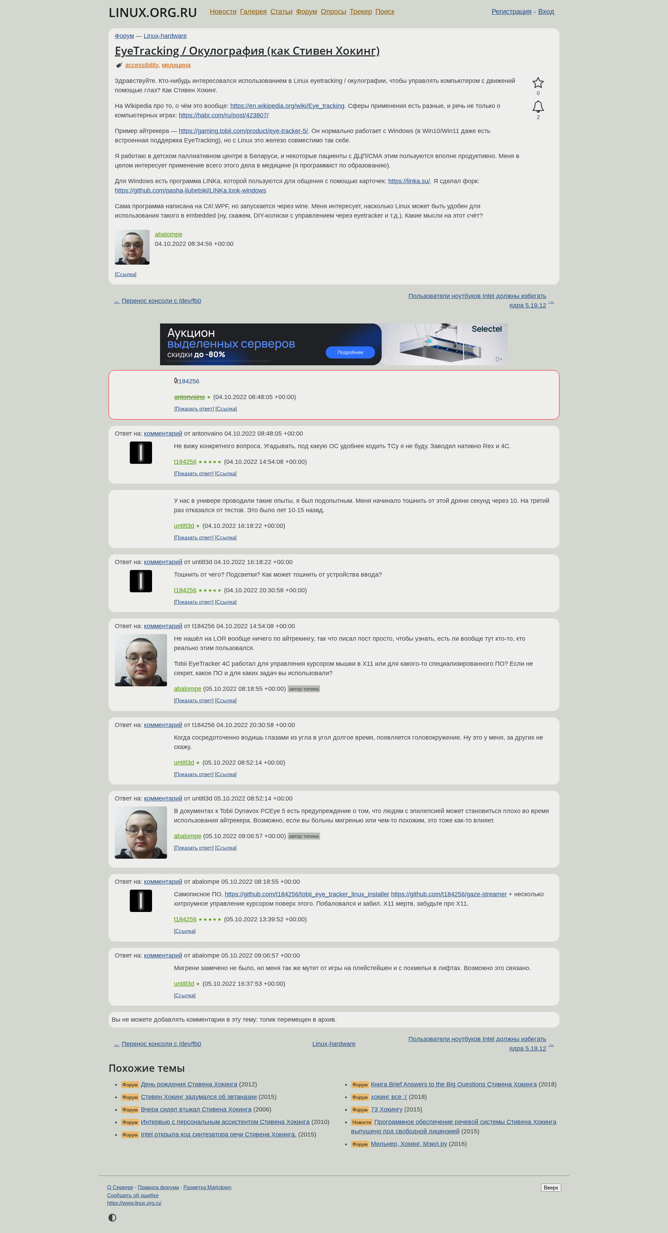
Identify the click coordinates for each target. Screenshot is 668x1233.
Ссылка (125, 274)
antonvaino (189, 396)
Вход (546, 11)
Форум (306, 11)
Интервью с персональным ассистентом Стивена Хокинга (225, 1121)
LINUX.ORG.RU (153, 12)
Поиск (385, 11)
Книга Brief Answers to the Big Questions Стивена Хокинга (454, 1084)
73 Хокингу (387, 1109)
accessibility (141, 65)
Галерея (253, 11)
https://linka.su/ (409, 181)
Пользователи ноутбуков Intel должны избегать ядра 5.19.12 (477, 300)
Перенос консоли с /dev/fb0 (161, 300)
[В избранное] (538, 83)
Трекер (361, 11)
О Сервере (120, 1187)
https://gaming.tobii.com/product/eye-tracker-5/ (243, 130)
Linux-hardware (165, 35)
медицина (176, 65)
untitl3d (184, 525)
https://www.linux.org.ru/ (134, 1203)
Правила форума (158, 1187)
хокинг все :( (389, 1096)
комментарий (163, 433)
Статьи (281, 11)
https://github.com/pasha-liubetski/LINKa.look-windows (190, 190)
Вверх (551, 1188)
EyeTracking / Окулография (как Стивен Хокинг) (247, 50)
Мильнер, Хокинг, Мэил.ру (409, 1143)
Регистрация (512, 11)
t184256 (188, 381)
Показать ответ (194, 409)
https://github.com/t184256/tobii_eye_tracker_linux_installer (307, 894)
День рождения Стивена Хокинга (189, 1084)
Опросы (333, 11)
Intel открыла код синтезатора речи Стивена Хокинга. (218, 1134)
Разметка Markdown (207, 1187)
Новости (223, 11)
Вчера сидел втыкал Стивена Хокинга (196, 1109)
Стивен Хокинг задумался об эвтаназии (199, 1096)
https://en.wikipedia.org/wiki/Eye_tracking (287, 105)
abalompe (168, 234)
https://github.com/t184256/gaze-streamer (449, 894)
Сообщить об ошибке (133, 1195)
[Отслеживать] (538, 107)
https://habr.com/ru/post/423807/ (224, 115)
